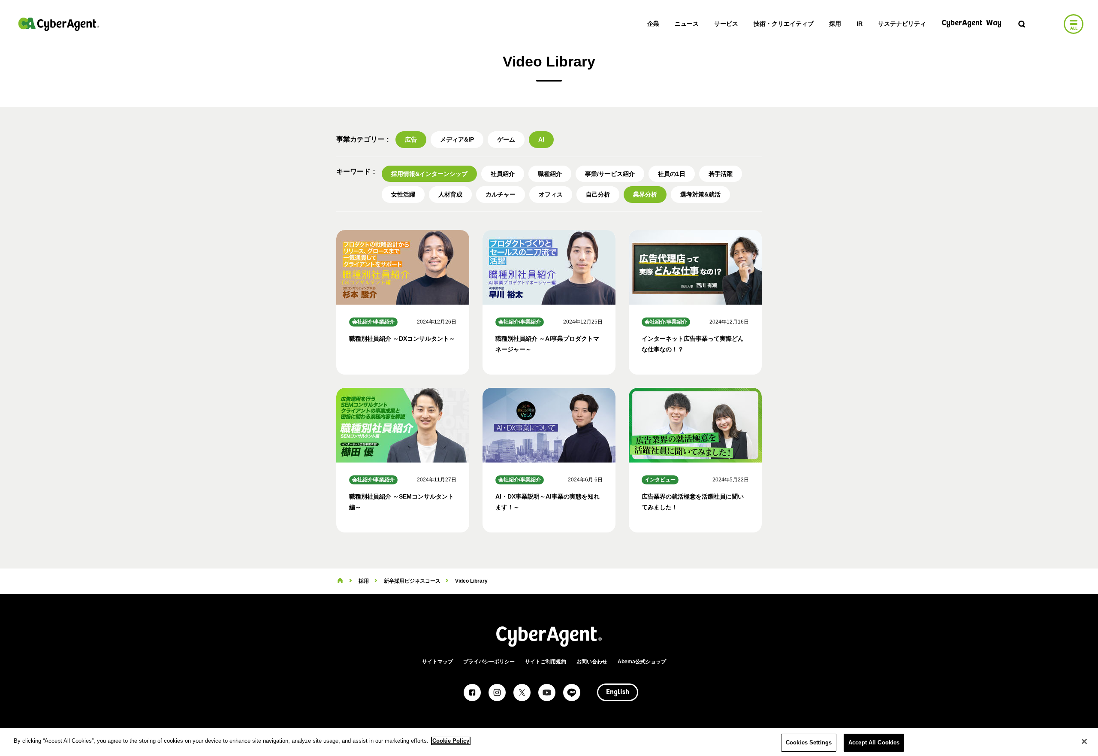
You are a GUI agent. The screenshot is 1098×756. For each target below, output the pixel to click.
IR (860, 23)
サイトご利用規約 (545, 662)
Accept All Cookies (873, 742)
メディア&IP (457, 139)
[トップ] (340, 581)
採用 (835, 23)
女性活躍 (403, 194)
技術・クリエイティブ (784, 23)
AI (541, 139)
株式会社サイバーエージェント (59, 24)
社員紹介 (503, 173)
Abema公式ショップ (642, 662)
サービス (726, 23)
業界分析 (645, 194)
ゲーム (506, 139)
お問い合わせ (591, 662)
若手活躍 (721, 173)
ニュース (687, 23)
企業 (653, 23)
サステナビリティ (902, 23)
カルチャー (501, 194)
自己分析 (598, 194)
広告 (411, 139)
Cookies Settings (809, 742)
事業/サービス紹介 (610, 173)
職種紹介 (550, 173)
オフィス (551, 194)
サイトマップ (437, 662)
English (617, 692)
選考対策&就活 (700, 194)
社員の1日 (671, 173)
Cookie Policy (450, 741)
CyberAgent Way (971, 23)
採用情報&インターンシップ (429, 173)
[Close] (1084, 741)
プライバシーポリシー (489, 662)
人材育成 (450, 194)
